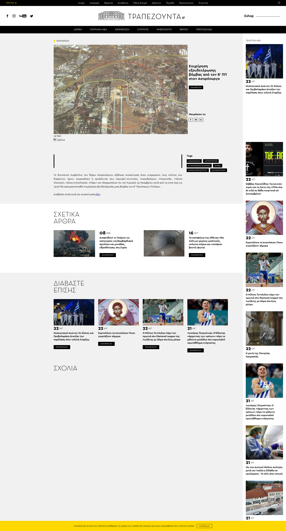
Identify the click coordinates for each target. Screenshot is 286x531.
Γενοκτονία (203, 3)
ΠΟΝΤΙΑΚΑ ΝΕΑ (98, 29)
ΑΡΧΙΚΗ (78, 29)
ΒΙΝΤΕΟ (184, 29)
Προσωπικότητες (186, 3)
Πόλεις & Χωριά (140, 3)
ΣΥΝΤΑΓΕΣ (143, 29)
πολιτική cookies (186, 526)
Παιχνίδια (170, 3)
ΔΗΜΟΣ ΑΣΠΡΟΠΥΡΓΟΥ (197, 170)
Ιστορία (81, 3)
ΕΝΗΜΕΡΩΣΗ (122, 29)
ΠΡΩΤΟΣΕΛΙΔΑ (204, 29)
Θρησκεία (108, 3)
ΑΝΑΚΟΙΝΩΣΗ (194, 161)
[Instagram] (14, 16)
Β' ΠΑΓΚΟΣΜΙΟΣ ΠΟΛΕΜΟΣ (199, 166)
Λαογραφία (94, 3)
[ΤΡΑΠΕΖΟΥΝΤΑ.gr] (143, 15)
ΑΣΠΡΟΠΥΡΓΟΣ (211, 161)
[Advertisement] (118, 161)
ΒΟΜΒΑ (218, 166)
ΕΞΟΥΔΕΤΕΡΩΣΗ (218, 170)
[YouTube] (23, 16)
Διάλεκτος (156, 3)
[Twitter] (31, 16)
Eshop (249, 16)
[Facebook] (7, 16)
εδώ (97, 194)
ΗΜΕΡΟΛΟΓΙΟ (164, 29)
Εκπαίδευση (123, 3)
